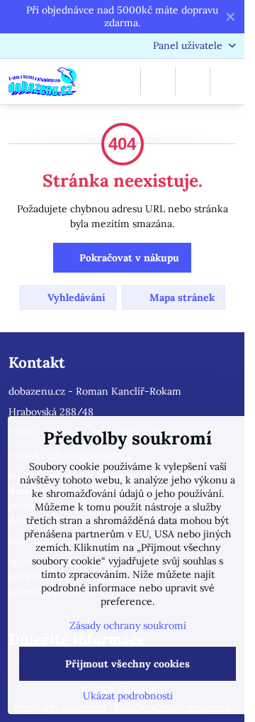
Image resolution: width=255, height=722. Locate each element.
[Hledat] (158, 81)
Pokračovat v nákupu (127, 257)
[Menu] (227, 81)
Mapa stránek (181, 297)
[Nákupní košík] (193, 81)
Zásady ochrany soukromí (127, 625)
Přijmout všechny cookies (127, 663)
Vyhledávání (75, 297)
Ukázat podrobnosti (128, 695)
